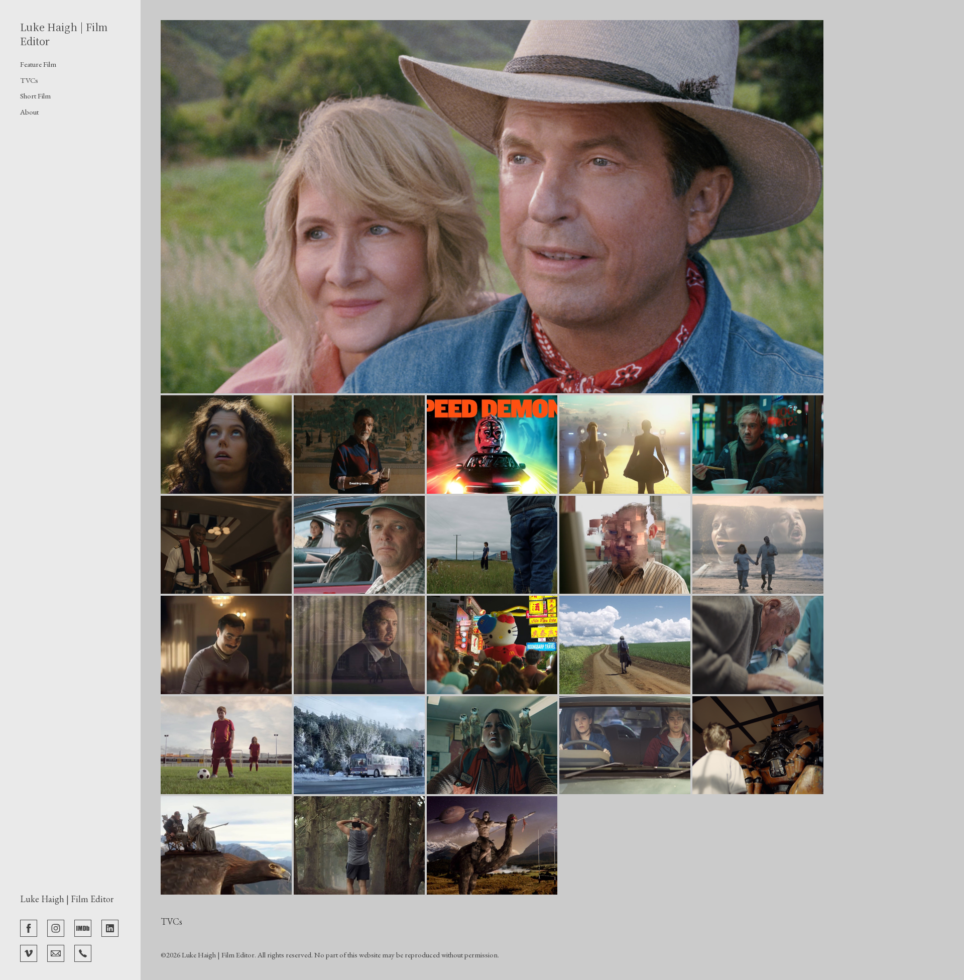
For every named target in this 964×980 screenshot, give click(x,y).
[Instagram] (55, 927)
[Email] (55, 952)
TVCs (29, 80)
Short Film (35, 95)
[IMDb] (82, 927)
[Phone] (82, 952)
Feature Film (38, 64)
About (29, 112)
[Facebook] (28, 927)
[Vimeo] (28, 952)
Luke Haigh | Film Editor (66, 899)
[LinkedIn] (109, 927)
